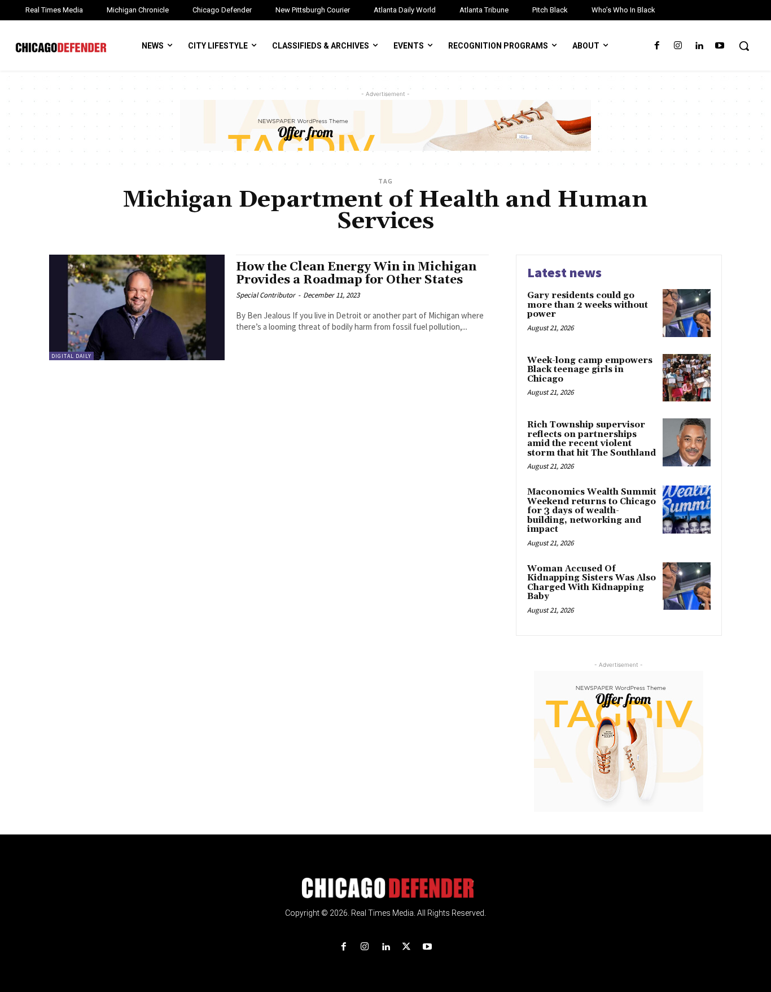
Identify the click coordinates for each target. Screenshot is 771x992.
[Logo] (385, 888)
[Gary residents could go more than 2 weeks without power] (687, 313)
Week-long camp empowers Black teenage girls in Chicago (589, 369)
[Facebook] (656, 46)
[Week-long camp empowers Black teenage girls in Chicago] (687, 378)
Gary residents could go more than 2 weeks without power (587, 305)
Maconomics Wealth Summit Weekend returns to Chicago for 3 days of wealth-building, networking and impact (591, 511)
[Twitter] (406, 947)
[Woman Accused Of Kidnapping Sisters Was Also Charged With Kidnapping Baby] (687, 586)
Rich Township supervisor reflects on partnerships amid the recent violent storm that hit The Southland (591, 438)
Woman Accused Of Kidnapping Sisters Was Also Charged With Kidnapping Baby (591, 582)
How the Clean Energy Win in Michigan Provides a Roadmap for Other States (356, 273)
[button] (743, 45)
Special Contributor (265, 295)
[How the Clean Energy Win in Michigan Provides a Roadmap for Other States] (137, 307)
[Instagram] (677, 46)
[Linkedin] (699, 46)
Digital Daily (71, 356)
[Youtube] (720, 46)
